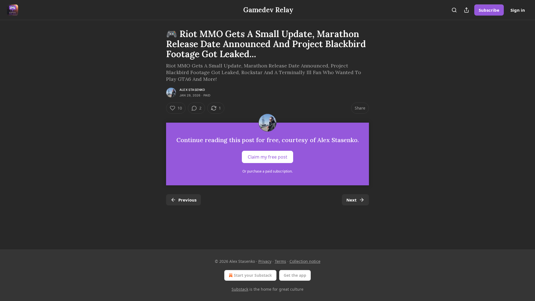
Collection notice (305, 261)
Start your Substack (253, 275)
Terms (280, 261)
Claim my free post (267, 157)
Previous (187, 200)
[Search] (454, 10)
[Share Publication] (466, 10)
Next (351, 200)
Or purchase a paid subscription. (267, 171)
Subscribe (489, 10)
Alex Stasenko (192, 90)
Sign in (517, 10)
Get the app (295, 275)
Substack (240, 289)
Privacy (264, 261)
